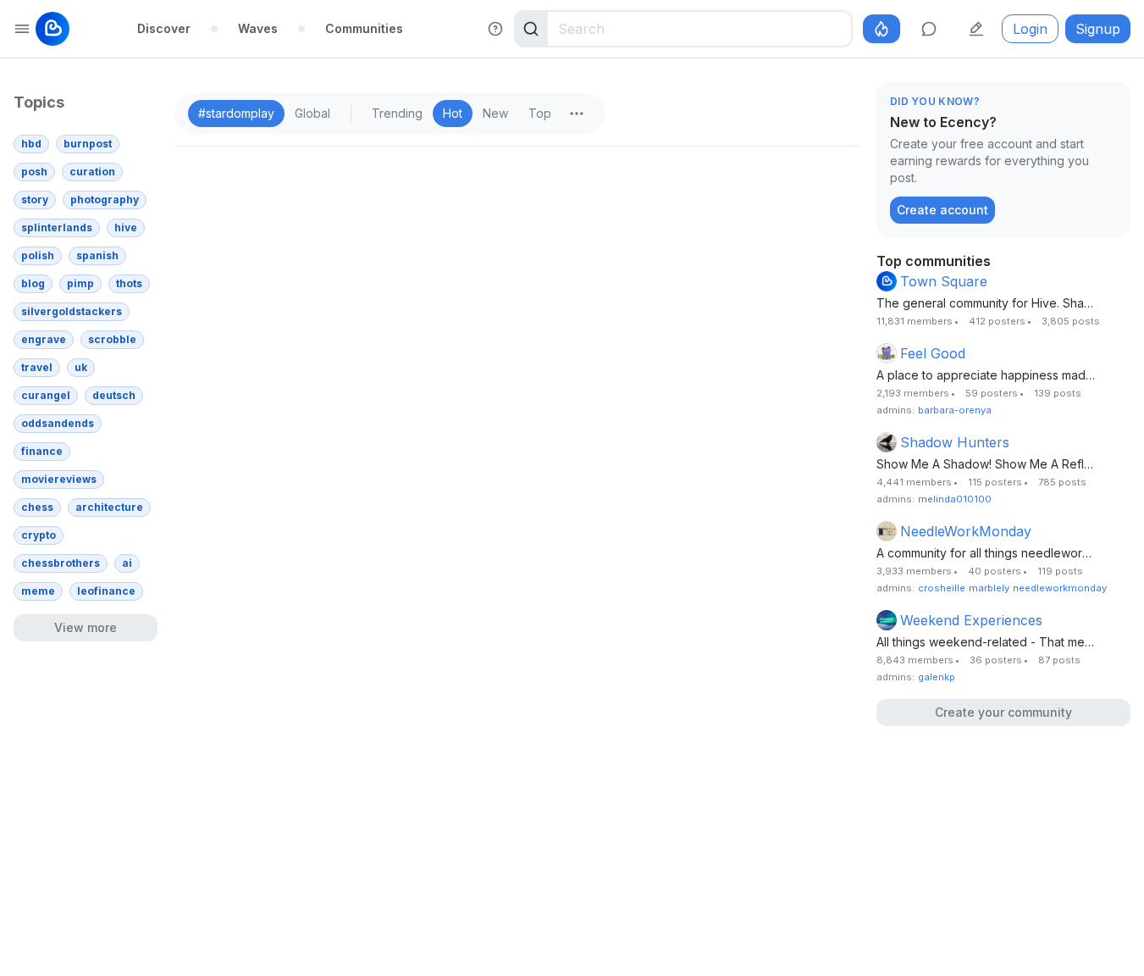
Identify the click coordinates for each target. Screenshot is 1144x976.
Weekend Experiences (971, 620)
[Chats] (929, 28)
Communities (364, 28)
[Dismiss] (1113, 102)
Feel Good (932, 353)
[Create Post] (976, 28)
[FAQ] (495, 28)
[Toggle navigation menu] (22, 28)
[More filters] (576, 113)
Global (312, 113)
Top (539, 113)
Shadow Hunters (954, 442)
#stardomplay (236, 113)
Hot (452, 113)
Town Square (943, 281)
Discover (164, 28)
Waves (258, 28)
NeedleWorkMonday (965, 531)
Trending (397, 113)
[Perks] (881, 28)
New (495, 113)
